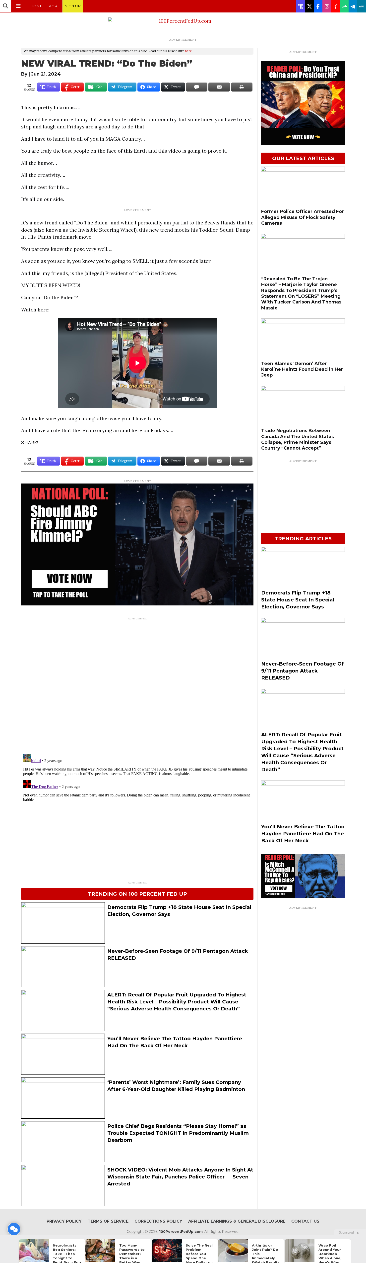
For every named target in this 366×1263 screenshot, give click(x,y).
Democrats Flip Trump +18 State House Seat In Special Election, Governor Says (297, 600)
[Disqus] (137, 685)
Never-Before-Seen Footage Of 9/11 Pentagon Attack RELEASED (302, 671)
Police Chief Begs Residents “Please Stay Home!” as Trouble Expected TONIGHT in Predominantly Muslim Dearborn (178, 1133)
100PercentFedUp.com (181, 1231)
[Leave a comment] (13, 1229)
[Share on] (196, 87)
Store (54, 6)
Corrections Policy (158, 1221)
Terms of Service (108, 1221)
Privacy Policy (64, 1221)
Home (36, 6)
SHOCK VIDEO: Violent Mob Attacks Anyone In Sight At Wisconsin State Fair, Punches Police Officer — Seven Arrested (180, 1177)
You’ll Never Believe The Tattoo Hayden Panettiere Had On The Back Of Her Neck (303, 834)
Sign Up (73, 6)
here (188, 51)
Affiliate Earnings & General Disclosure (236, 1221)
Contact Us (305, 1221)
